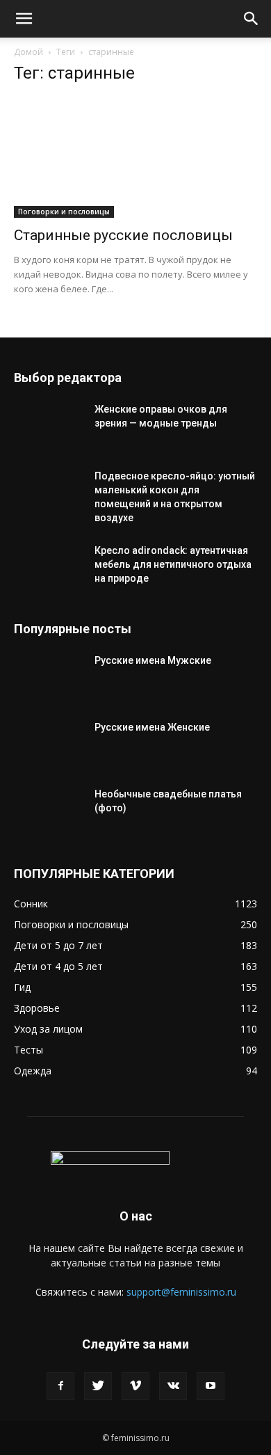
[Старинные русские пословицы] (135, 157)
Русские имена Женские (152, 727)
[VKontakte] (173, 1386)
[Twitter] (98, 1386)
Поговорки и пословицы (64, 211)
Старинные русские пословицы (123, 235)
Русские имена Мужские (153, 660)
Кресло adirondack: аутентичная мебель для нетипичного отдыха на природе (173, 564)
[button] (23, 19)
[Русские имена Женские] (48, 744)
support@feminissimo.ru (181, 1291)
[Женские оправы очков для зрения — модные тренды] (48, 426)
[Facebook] (60, 1386)
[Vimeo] (135, 1386)
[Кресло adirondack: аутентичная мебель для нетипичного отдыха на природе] (48, 567)
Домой (28, 52)
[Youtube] (210, 1386)
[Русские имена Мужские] (48, 677)
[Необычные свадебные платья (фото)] (48, 811)
